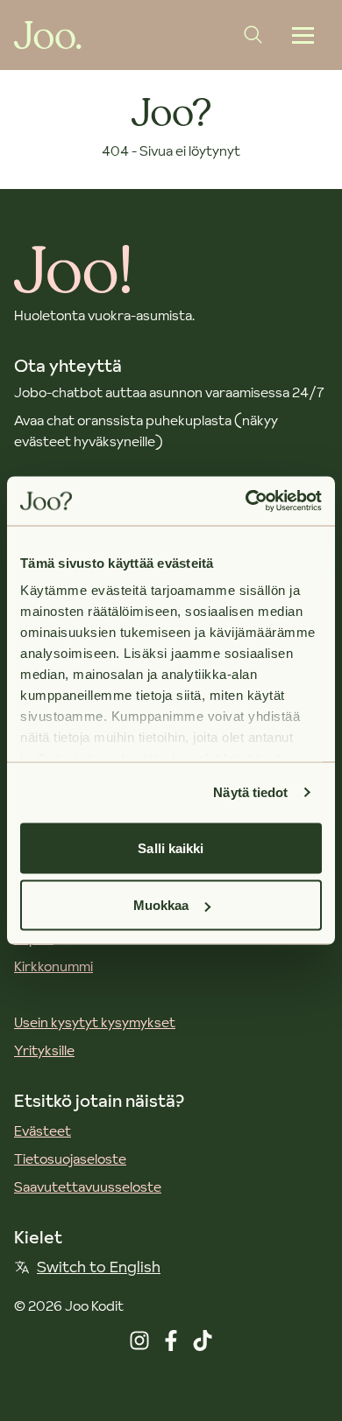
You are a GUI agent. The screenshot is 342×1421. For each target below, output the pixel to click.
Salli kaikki (170, 847)
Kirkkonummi (53, 966)
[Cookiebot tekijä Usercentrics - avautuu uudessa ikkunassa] (246, 501)
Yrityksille (44, 1050)
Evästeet (42, 1130)
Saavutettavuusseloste (87, 1186)
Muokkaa (161, 905)
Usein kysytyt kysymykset (94, 1022)
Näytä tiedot (250, 792)
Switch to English (98, 1267)
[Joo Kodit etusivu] (48, 35)
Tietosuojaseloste (70, 1158)
